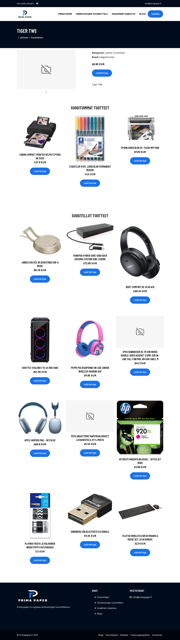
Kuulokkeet (37, 37)
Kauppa (155, 14)
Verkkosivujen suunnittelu (92, 13)
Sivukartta (157, 635)
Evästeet (124, 635)
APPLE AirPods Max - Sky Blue (40, 440)
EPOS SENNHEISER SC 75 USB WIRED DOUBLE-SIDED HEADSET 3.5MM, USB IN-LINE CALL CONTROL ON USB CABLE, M (140, 355)
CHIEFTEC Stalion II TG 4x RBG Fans (40, 367)
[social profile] (37, 3)
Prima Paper (65, 13)
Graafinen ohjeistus (123, 13)
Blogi (142, 13)
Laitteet (24, 37)
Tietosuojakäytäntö (140, 635)
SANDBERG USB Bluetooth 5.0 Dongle (90, 531)
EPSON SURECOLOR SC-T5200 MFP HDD (140, 147)
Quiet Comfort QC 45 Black (140, 287)
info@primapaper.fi (153, 3)
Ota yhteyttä (111, 635)
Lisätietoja (102, 73)
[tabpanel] (46, 69)
